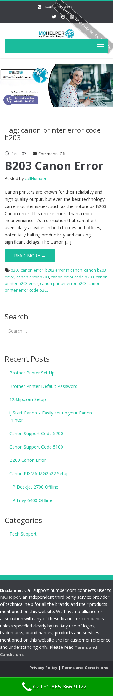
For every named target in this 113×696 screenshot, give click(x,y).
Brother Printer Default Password (43, 386)
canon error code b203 (72, 277)
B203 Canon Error (54, 165)
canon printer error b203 (63, 283)
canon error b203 (32, 277)
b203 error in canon (63, 270)
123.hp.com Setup (27, 399)
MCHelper (10, 597)
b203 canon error (27, 270)
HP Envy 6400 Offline (30, 500)
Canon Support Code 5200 (36, 433)
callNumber (35, 178)
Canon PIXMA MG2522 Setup (39, 473)
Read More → (30, 255)
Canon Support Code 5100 (36, 447)
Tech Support (23, 534)
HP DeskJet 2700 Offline (33, 487)
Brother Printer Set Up (32, 373)
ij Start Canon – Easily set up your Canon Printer (50, 416)
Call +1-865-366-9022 (60, 686)
